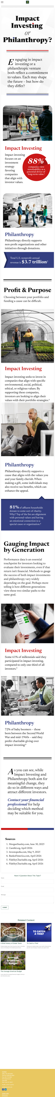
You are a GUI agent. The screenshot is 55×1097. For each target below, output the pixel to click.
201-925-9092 (9, 1073)
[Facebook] (3, 1089)
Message (3, 894)
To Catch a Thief (32, 943)
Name (2, 878)
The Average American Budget (11, 971)
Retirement (5, 1095)
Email (2, 886)
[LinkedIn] (6, 1089)
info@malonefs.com (7, 1087)
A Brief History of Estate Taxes (11, 943)
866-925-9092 (10, 1075)
